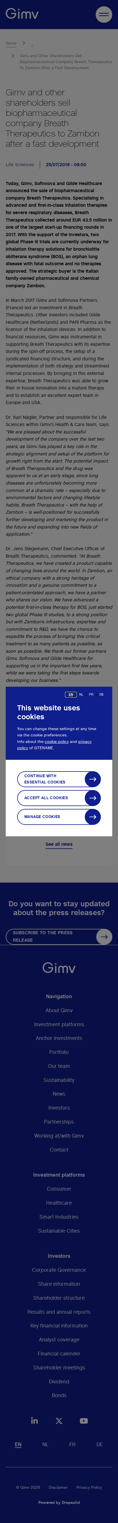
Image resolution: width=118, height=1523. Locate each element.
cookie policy (57, 742)
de (101, 694)
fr (91, 694)
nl (81, 694)
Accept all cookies (46, 798)
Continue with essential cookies (45, 779)
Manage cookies (42, 817)
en (71, 694)
